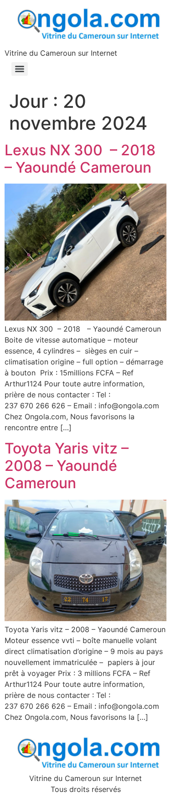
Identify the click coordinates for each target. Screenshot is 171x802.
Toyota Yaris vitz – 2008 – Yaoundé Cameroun (67, 465)
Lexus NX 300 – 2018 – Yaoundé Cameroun (84, 158)
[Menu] (19, 69)
